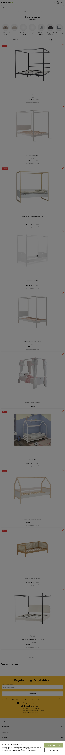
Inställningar (54, 750)
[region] (32, 748)
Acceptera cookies (54, 745)
